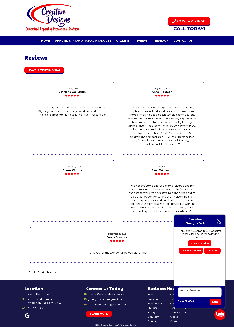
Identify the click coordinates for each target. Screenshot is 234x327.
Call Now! (212, 250)
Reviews (141, 40)
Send (215, 301)
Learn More (99, 313)
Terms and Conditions (130, 325)
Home (45, 40)
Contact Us (183, 40)
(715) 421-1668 (191, 21)
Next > (51, 272)
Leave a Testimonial (44, 70)
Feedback (160, 40)
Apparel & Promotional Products (83, 40)
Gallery (123, 40)
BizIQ (181, 301)
